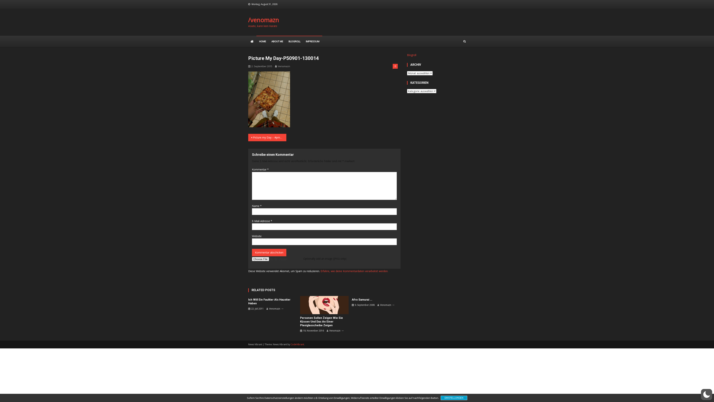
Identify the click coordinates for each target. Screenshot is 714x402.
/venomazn (263, 20)
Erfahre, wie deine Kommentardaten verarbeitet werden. (354, 271)
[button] (706, 394)
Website (257, 236)
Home (262, 41)
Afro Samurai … (362, 299)
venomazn (284, 66)
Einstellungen (454, 398)
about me (277, 41)
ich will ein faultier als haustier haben (269, 301)
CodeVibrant (297, 344)
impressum (312, 41)
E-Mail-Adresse (262, 221)
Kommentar (260, 169)
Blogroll (294, 41)
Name (257, 206)
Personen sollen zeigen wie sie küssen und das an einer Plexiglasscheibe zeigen (321, 321)
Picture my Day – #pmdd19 (269, 137)
